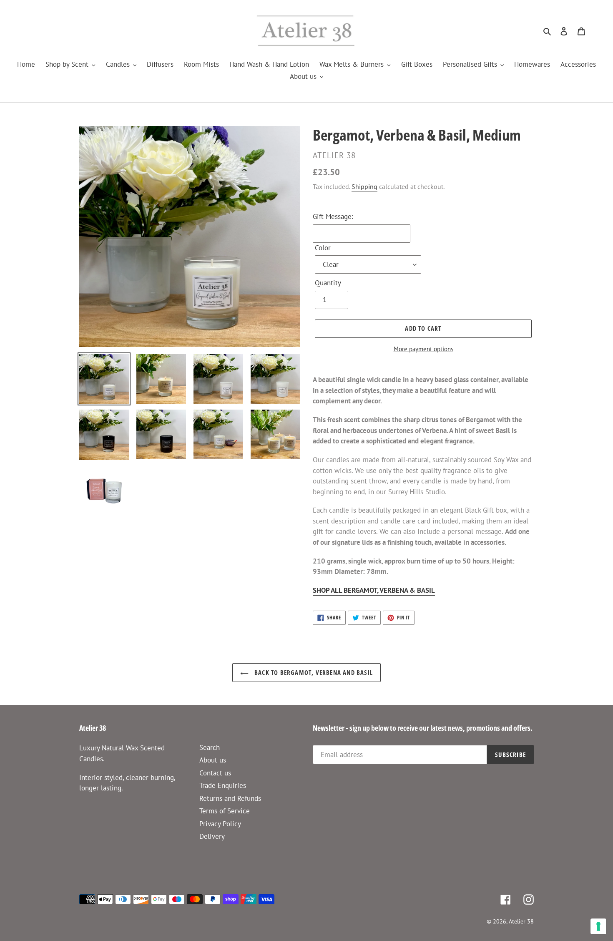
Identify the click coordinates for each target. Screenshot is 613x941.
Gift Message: (333, 216)
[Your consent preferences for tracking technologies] (598, 926)
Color (323, 247)
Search (209, 747)
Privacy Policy (220, 823)
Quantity (328, 282)
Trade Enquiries (222, 785)
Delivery (212, 836)
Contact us (215, 772)
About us (212, 760)
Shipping (364, 186)
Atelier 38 (521, 921)
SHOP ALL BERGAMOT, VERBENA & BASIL (374, 590)
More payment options (423, 349)
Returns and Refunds (230, 798)
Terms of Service (224, 810)
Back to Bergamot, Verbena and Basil (313, 672)
